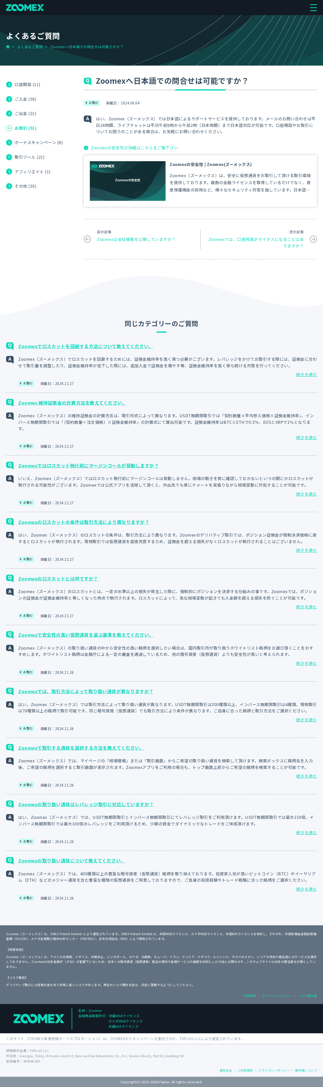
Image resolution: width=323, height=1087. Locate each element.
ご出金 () (25, 113)
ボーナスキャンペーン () (39, 143)
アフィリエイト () (33, 172)
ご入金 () (25, 99)
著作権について (306, 1070)
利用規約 (250, 995)
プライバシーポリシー (277, 995)
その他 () (25, 186)
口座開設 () (28, 84)
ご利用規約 (245, 1070)
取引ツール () (30, 157)
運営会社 (226, 1070)
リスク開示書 (307, 995)
